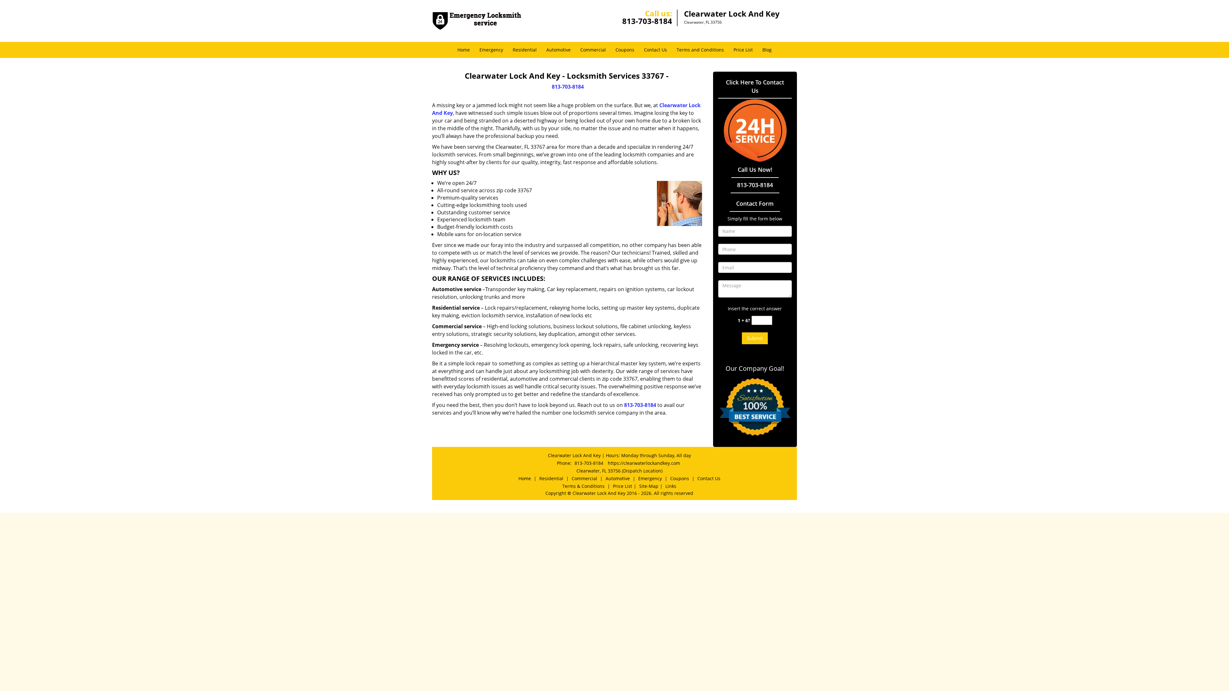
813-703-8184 (647, 21)
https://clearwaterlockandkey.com (644, 463)
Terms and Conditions (700, 50)
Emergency (491, 50)
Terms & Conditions (583, 486)
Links (670, 486)
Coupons (624, 50)
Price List (743, 50)
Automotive (558, 50)
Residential (525, 50)
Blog (767, 50)
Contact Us (655, 50)
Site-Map (648, 486)
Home (463, 50)
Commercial (593, 50)
